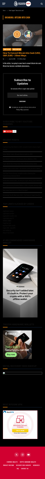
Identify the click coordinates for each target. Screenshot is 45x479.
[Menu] (3, 3)
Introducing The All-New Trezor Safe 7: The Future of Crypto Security (21, 195)
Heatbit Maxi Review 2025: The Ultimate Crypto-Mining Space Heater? (22, 181)
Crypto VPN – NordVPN (9, 228)
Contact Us (24, 468)
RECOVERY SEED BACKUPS (23, 465)
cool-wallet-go (7, 230)
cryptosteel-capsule (8, 211)
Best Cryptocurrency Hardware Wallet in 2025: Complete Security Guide (22, 185)
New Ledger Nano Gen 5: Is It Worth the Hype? (15, 190)
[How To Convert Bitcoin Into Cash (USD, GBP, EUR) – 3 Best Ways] (22, 35)
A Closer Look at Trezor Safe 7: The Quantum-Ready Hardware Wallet (21, 169)
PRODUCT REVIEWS (8, 465)
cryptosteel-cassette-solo (10, 216)
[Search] (41, 3)
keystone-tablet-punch (9, 225)
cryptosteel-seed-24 (8, 218)
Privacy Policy (19, 110)
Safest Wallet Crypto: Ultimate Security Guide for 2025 (18, 154)
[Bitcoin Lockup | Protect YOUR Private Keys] (22, 3)
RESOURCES (36, 465)
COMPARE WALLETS (12, 462)
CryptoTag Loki (7, 223)
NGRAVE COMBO (7, 221)
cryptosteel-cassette (8, 213)
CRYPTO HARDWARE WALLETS (28, 462)
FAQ (18, 468)
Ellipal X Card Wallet (8, 233)
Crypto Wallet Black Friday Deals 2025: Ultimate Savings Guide (20, 164)
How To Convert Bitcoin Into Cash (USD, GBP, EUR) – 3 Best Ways (21, 54)
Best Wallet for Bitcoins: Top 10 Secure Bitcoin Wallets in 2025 (20, 159)
